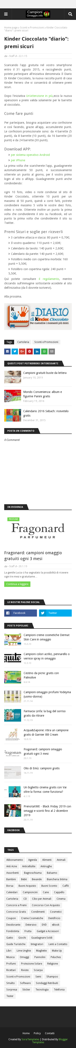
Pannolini (39, 957)
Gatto (9, 937)
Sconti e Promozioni (32, 27)
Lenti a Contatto (58, 944)
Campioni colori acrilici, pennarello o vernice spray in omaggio (47, 656)
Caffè (65, 885)
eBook (55, 924)
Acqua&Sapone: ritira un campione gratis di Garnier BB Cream (46, 732)
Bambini (11, 879)
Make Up (57, 950)
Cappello (59, 892)
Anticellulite (28, 866)
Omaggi (24, 957)
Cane (46, 892)
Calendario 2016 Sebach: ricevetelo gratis (46, 413)
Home (26, 1033)
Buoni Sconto (49, 885)
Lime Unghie (24, 950)
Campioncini (30, 892)
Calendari (12, 892)
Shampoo (52, 976)
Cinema (61, 898)
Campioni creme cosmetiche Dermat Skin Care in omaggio (46, 637)
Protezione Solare (31, 963)
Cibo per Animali (41, 898)
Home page (11, 27)
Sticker (26, 989)
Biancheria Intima (57, 879)
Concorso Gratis (16, 911)
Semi (38, 976)
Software (25, 983)
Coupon (11, 918)
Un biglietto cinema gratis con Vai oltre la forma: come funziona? (45, 789)
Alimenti (47, 859)
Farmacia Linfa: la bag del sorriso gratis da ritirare (45, 713)
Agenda (32, 859)
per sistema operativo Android (30, 154)
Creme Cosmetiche (32, 918)
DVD (44, 924)
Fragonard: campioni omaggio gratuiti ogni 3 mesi (33, 555)
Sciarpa (38, 970)
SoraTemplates (30, 1039)
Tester (10, 996)
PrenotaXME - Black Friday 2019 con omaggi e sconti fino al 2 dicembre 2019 (47, 811)
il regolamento (49, 279)
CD (25, 898)
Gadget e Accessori (48, 931)
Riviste (24, 970)
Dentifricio (54, 918)
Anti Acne (11, 866)
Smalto (10, 983)
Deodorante (13, 924)
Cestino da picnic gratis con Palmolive (41, 675)
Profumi (11, 963)
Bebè (24, 879)
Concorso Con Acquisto (46, 905)
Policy (37, 1033)
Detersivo (31, 924)
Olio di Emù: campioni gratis (42, 768)
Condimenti (38, 911)
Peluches (56, 957)
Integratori (37, 944)
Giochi (22, 937)
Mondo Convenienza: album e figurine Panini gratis (42, 394)
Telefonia (59, 989)
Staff (12, 56)
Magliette (41, 950)
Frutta (27, 931)
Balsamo (52, 872)
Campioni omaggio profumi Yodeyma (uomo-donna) (47, 694)
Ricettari (11, 970)
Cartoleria (23, 342)
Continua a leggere (17, 584)
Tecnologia (42, 989)
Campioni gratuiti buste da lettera (44, 373)
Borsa (9, 885)
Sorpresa (11, 989)
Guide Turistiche (15, 944)
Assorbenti (12, 872)
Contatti (49, 1033)
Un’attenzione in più (39, 95)
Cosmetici (56, 911)
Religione (52, 963)
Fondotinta (12, 931)
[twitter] (55, 613)
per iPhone (18, 160)
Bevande (37, 879)
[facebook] (20, 613)
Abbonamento (14, 859)
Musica (10, 957)
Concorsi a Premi (16, 905)
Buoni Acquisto (27, 885)
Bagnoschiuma (33, 872)
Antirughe (46, 866)
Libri (8, 950)
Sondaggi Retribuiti (47, 983)
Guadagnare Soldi (41, 937)
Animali (61, 859)
